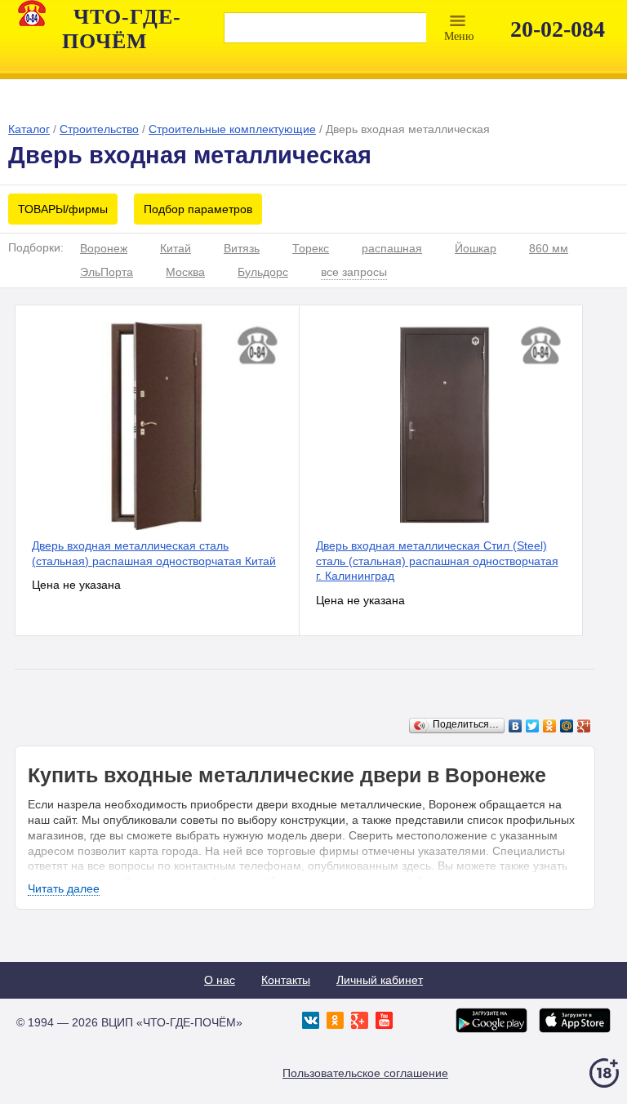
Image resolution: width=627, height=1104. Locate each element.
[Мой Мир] (567, 726)
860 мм (548, 248)
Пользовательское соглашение (365, 1073)
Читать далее (64, 888)
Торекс (310, 248)
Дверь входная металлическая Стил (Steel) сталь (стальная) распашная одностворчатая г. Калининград (437, 561)
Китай (175, 248)
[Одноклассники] (549, 726)
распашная (392, 248)
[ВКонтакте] (515, 726)
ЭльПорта (106, 271)
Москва (185, 271)
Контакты (285, 979)
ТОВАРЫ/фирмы (63, 209)
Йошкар (475, 248)
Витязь (242, 248)
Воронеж (103, 248)
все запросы (354, 271)
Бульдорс (263, 271)
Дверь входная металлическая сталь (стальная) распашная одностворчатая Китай (154, 553)
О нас (219, 979)
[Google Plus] (584, 726)
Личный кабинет (379, 979)
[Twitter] (532, 726)
